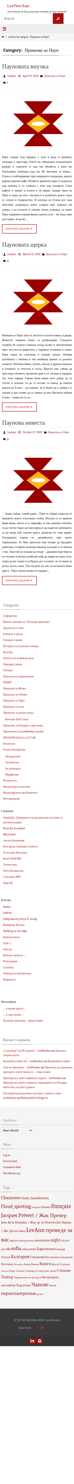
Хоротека (23, 1280)
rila (8, 1244)
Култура (8, 647)
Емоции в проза (13, 628)
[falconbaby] (39, 1335)
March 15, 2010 (31, 252)
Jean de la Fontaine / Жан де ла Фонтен (28, 1217)
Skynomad (9, 829)
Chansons (10, 1192)
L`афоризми (10, 610)
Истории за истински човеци (21, 641)
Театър (7, 1271)
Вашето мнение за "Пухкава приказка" (27, 616)
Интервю (7, 1259)
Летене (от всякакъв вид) (18, 653)
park (67, 1235)
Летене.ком (10, 859)
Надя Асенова (16, 1265)
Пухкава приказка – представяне (23, 1015)
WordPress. (50, 1322)
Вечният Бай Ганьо (16, 714)
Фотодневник (11, 793)
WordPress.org (11, 1168)
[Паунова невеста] (37, 474)
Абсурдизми (12, 751)
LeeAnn (11, 75)
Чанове (40, 1279)
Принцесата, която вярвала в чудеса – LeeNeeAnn (32, 1073)
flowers (46, 1202)
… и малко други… (14, 1003)
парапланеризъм (18, 1288)
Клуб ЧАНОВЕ (12, 853)
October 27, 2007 (32, 428)
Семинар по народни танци (40, 1265)
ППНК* (7, 677)
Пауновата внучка (25, 66)
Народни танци (12, 659)
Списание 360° (12, 871)
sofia (16, 1243)
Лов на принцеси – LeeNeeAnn (21, 1062)
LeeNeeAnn (18, 5)
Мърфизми (12, 769)
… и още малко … (13, 1009)
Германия (37, 1252)
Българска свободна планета (20, 841)
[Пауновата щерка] (37, 298)
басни (52, 1280)
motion (30, 1235)
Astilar (7, 901)
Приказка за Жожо (14, 683)
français (61, 1200)
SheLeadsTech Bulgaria (34, 1093)
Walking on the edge (15, 926)
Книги (45, 1258)
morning (22, 1235)
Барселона (45, 1243)
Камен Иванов (31, 1259)
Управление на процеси (27, 1272)
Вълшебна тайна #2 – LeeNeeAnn (23, 1056)
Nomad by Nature (13, 919)
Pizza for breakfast (14, 823)
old (62, 1235)
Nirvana (36, 1322)
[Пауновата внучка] (37, 122)
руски (39, 1288)
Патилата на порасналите (18, 671)
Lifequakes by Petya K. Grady (20, 913)
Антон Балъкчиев (13, 835)
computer (36, 1201)
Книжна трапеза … (14, 950)
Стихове (64, 1265)
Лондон (5, 1265)
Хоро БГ (8, 877)
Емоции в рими (12, 635)
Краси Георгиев (61, 1259)
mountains (42, 1235)
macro (13, 1235)
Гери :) (7, 938)
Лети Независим (13, 865)
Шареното (9, 974)
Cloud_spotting (16, 1201)
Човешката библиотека (17, 968)
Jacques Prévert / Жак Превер (34, 1210)
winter (32, 1244)
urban (25, 1244)
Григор (7, 944)
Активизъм (12, 757)
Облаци (8, 665)
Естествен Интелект (15, 847)
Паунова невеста (23, 419)
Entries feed (10, 1156)
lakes (22, 1225)
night (55, 1234)
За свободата (13, 763)
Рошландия (10, 956)
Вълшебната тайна (58, 1056)
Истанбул (18, 1259)
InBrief (7, 907)
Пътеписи (9, 738)
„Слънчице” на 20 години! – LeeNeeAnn (27, 1045)
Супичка (8, 962)
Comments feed (12, 1162)
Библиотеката (11, 932)
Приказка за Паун (54, 75)
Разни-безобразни (14, 744)
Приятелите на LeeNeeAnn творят (23, 726)
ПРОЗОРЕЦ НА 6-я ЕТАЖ (19, 732)
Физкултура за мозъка (16, 781)
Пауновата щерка (24, 242)
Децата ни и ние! (13, 622)
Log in (6, 1150)
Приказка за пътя (13, 701)
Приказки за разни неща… (19, 707)
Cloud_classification (34, 1193)
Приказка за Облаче (15, 689)
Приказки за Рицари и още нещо (23, 720)
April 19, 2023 (30, 75)
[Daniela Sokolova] (32, 1335)
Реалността (10, 775)
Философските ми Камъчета (20, 787)
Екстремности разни (59, 1252)
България (20, 1251)
